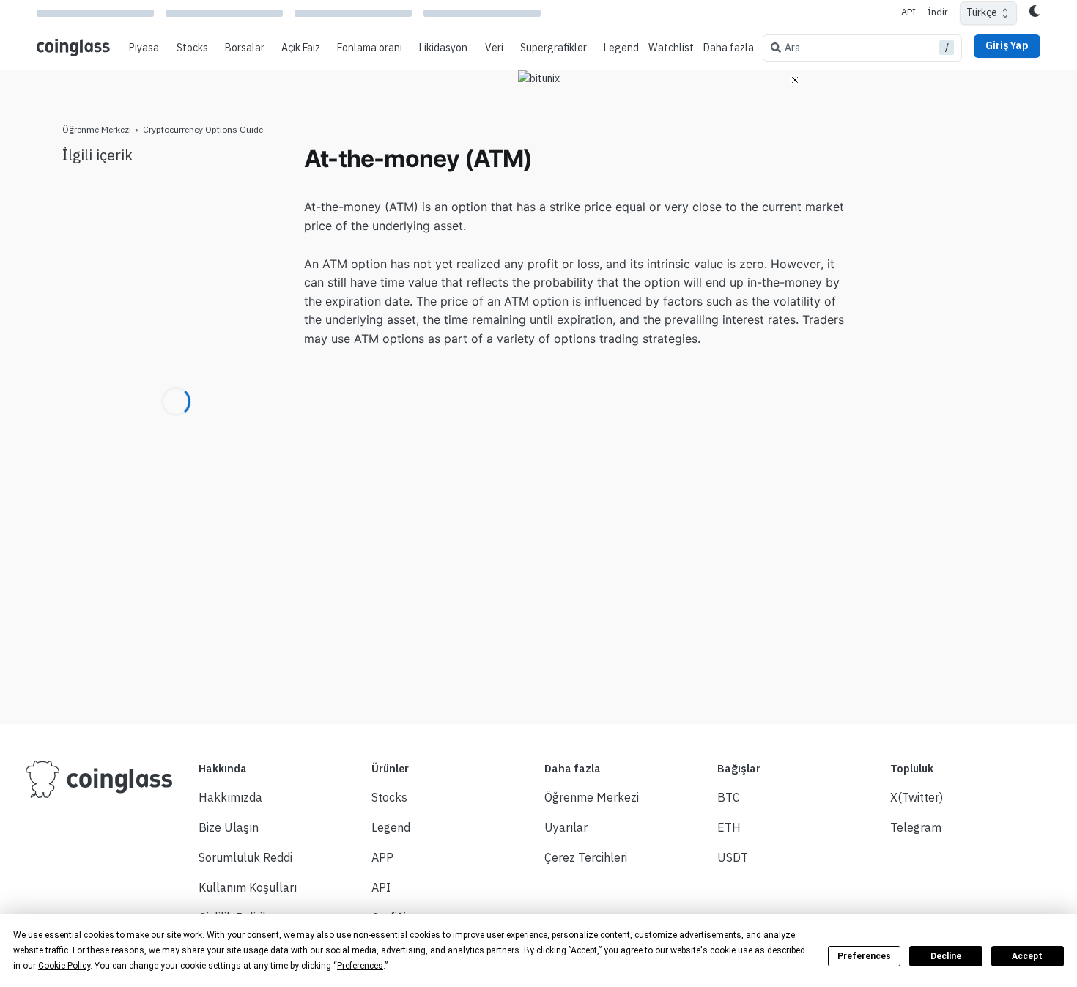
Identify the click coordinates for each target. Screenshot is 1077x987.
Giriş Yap (1007, 45)
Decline (945, 956)
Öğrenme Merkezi (96, 129)
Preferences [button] (360, 966)
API (908, 12)
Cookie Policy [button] (64, 966)
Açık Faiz (300, 47)
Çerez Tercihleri (585, 857)
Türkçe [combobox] (981, 12)
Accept (1027, 956)
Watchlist (671, 47)
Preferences (864, 956)
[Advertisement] (941, 363)
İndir (938, 12)
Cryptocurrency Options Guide (203, 129)
